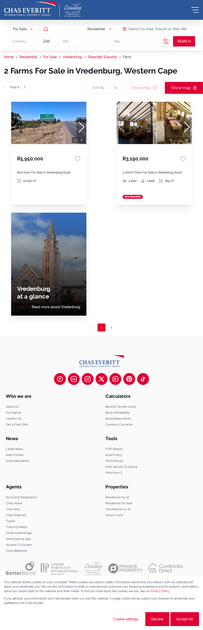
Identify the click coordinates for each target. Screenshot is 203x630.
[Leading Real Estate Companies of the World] (73, 10)
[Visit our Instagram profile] (88, 379)
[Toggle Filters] (166, 41)
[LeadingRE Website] (93, 568)
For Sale (50, 57)
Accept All (184, 619)
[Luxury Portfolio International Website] (59, 568)
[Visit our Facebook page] (60, 379)
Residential (28, 57)
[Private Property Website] (125, 568)
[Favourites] (77, 159)
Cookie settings (125, 619)
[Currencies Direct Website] (166, 568)
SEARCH (184, 41)
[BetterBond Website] (20, 568)
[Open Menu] (195, 10)
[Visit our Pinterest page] (129, 379)
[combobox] (147, 29)
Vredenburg (72, 57)
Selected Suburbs (102, 57)
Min (66, 41)
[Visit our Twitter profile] (101, 379)
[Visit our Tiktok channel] (143, 379)
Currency (19, 41)
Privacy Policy (160, 591)
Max (117, 41)
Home (9, 57)
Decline (157, 619)
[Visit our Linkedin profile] (74, 379)
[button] (81, 127)
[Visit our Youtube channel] (115, 379)
